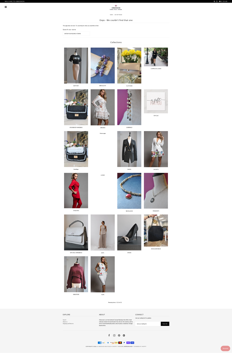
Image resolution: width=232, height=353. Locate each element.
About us (65, 321)
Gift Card (156, 115)
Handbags (76, 169)
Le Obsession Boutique (104, 346)
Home (111, 14)
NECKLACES (129, 211)
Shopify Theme (116, 346)
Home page (103, 133)
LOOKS (103, 175)
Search (64, 320)
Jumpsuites (76, 210)
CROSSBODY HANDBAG (76, 127)
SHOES (129, 252)
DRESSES (102, 127)
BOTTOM (76, 85)
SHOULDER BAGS (156, 249)
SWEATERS (76, 294)
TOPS (102, 294)
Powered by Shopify (140, 346)
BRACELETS (102, 85)
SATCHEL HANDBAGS (76, 252)
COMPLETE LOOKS (156, 68)
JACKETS (156, 169)
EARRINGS (129, 127)
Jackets (129, 169)
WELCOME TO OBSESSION (14, 1)
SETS (102, 253)
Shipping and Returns (68, 323)
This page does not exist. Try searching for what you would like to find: (81, 25)
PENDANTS (156, 211)
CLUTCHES (129, 86)
